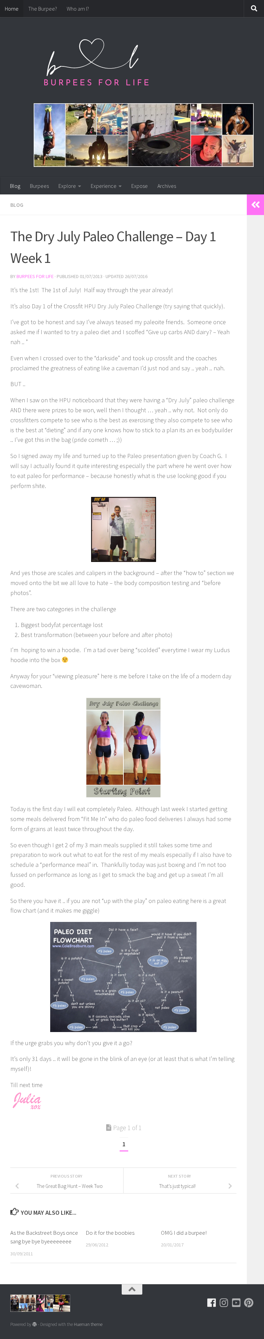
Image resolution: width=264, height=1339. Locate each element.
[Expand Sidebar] (255, 204)
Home (12, 8)
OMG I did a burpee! (184, 1232)
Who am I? (78, 8)
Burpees (39, 185)
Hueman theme (88, 1324)
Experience (104, 185)
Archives (166, 185)
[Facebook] (212, 1303)
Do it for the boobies (110, 1232)
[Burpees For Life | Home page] (96, 65)
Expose (139, 185)
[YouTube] (236, 1303)
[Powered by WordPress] (34, 1324)
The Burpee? (42, 8)
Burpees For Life (35, 276)
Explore (67, 185)
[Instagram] (224, 1303)
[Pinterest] (249, 1303)
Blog (15, 185)
